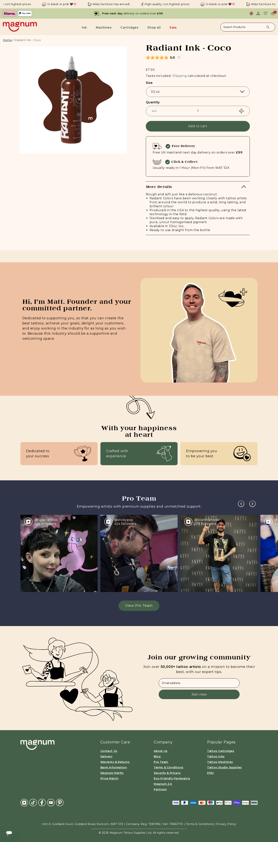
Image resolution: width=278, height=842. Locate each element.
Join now (199, 694)
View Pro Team (139, 606)
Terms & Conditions (168, 767)
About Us (161, 751)
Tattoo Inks (216, 756)
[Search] (268, 27)
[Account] (258, 13)
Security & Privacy (167, 773)
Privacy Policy (226, 824)
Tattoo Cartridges (220, 751)
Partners (160, 789)
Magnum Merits (112, 773)
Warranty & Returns (115, 762)
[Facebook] (42, 802)
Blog (157, 756)
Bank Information (113, 767)
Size (149, 83)
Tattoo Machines (220, 762)
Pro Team (161, 762)
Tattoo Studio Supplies (224, 767)
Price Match (109, 778)
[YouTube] (51, 802)
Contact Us (108, 751)
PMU (210, 773)
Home (7, 40)
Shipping (179, 76)
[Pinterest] (60, 802)
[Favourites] (265, 13)
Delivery (106, 756)
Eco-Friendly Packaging (172, 778)
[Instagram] (24, 802)
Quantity (153, 102)
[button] (85, 27)
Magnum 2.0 (163, 784)
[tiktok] (33, 802)
